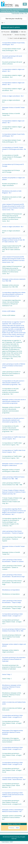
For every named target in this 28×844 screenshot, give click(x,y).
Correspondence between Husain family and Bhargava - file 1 (13, 135)
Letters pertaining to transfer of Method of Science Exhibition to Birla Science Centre (13, 365)
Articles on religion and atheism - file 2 (13, 96)
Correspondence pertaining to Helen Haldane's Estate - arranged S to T (12, 615)
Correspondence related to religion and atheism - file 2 (13, 70)
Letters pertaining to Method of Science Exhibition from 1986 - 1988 (13, 478)
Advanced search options (11, 27)
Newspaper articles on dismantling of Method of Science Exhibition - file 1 (12, 810)
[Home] (11, 4)
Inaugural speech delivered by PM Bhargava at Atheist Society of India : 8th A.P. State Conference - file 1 (13, 240)
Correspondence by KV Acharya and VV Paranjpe (13, 165)
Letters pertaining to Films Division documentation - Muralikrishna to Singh (13, 575)
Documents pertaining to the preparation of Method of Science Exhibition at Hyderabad (14, 659)
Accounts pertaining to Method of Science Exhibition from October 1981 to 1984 (14, 630)
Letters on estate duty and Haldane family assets (14, 703)
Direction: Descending (20, 34)
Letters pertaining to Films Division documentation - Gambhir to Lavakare (13, 560)
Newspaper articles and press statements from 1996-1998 (13, 280)
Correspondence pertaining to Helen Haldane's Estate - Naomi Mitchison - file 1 (14, 778)
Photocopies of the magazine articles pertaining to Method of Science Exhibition (12, 732)
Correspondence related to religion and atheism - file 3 (13, 83)
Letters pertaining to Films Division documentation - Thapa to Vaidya (12, 601)
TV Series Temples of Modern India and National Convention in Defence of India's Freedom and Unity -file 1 (14, 492)
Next (17, 828)
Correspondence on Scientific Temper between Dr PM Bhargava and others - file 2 (14, 149)
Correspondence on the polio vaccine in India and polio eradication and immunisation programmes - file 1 (13, 420)
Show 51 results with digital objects (17, 38)
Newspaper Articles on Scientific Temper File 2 (13, 108)
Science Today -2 (6, 674)
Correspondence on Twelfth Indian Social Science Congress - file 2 (13, 438)
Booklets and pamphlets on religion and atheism (13, 178)
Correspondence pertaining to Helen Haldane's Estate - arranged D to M (12, 763)
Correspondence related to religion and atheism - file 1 (13, 121)
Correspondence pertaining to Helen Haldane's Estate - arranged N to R (12, 716)
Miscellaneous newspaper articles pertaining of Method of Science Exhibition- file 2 (11, 687)
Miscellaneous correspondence (11, 590)
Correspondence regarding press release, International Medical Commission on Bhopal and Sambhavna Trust (14, 294)
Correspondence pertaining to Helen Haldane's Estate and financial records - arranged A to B (13, 794)
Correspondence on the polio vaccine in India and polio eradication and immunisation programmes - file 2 (13, 382)
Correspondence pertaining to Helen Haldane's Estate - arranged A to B (12, 748)
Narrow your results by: (14, 19)
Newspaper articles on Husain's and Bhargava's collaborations (12, 464)
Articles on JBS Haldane (8, 311)
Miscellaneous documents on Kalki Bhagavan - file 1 (11, 192)
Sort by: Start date (7, 34)
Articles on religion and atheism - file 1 (13, 226)
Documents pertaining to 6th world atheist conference (12, 57)
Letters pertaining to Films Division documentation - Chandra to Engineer (12, 532)
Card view (15, 31)
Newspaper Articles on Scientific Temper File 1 (13, 547)
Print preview (6, 31)
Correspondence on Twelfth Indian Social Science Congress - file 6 (13, 451)
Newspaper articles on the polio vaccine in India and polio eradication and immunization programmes (14, 401)
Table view (23, 31)
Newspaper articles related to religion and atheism (14, 645)
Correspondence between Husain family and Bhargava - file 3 (13, 43)
